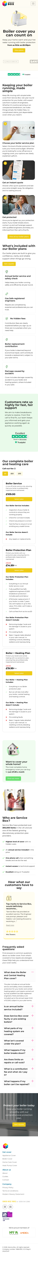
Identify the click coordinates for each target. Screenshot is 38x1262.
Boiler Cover (7, 1159)
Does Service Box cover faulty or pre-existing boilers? (16, 1019)
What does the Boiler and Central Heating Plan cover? (15, 975)
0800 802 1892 (9, 1201)
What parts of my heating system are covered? (14, 1031)
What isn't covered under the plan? (14, 1042)
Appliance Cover (9, 1155)
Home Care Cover (9, 1162)
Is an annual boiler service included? (13, 1008)
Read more (10, 925)
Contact (5, 1180)
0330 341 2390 (24, 1201)
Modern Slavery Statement (13, 1194)
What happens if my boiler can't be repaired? (16, 1083)
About (4, 1173)
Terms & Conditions (10, 1191)
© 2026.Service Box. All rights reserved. (15, 1247)
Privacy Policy (7, 1187)
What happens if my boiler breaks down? (14, 1051)
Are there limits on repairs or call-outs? (14, 1061)
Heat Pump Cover (9, 1165)
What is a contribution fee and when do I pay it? (16, 1072)
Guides (5, 1176)
